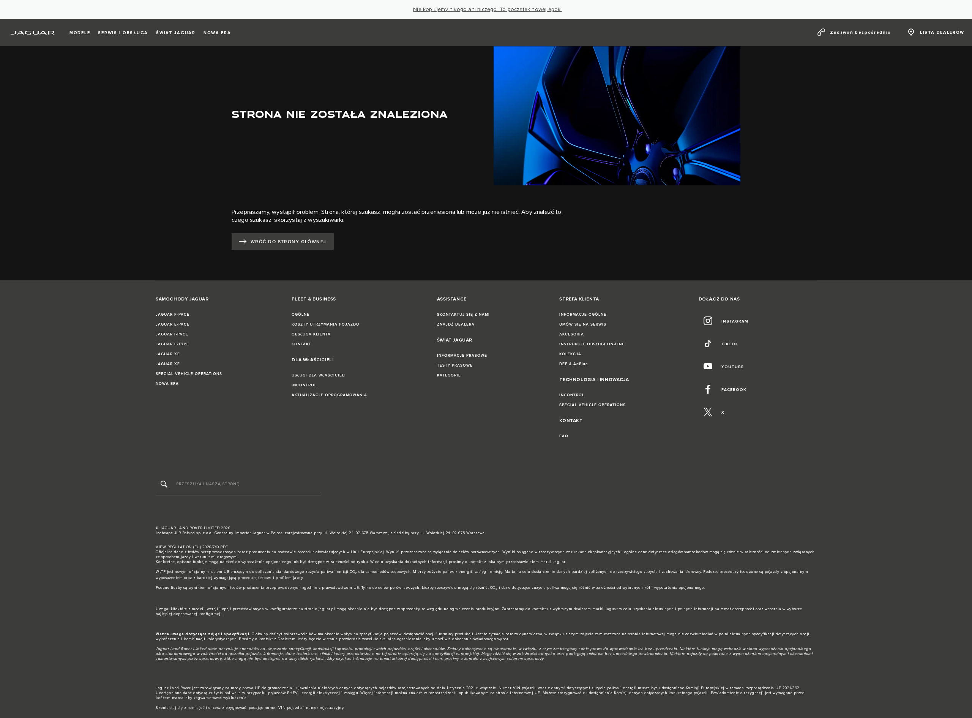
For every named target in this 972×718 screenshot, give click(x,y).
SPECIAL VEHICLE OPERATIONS (189, 374)
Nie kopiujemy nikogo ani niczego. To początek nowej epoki (487, 9)
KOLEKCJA (570, 354)
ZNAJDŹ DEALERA (456, 324)
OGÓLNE (300, 314)
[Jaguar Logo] (33, 32)
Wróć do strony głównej (289, 242)
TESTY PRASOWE (455, 365)
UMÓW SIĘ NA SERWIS (582, 324)
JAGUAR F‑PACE (172, 314)
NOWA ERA (167, 383)
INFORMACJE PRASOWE (462, 355)
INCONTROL (304, 385)
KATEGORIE (449, 375)
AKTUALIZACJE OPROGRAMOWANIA (329, 395)
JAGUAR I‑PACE (172, 334)
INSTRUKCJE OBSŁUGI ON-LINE (592, 344)
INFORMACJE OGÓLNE (582, 314)
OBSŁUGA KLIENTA (311, 334)
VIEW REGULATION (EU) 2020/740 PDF (192, 547)
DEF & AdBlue (573, 364)
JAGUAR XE (168, 354)
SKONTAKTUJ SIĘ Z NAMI (463, 314)
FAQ (563, 436)
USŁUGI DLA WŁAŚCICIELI (319, 375)
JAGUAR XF (168, 364)
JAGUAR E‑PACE (172, 324)
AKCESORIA (571, 334)
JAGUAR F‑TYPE (172, 344)
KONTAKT (301, 344)
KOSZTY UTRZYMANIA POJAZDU (325, 324)
